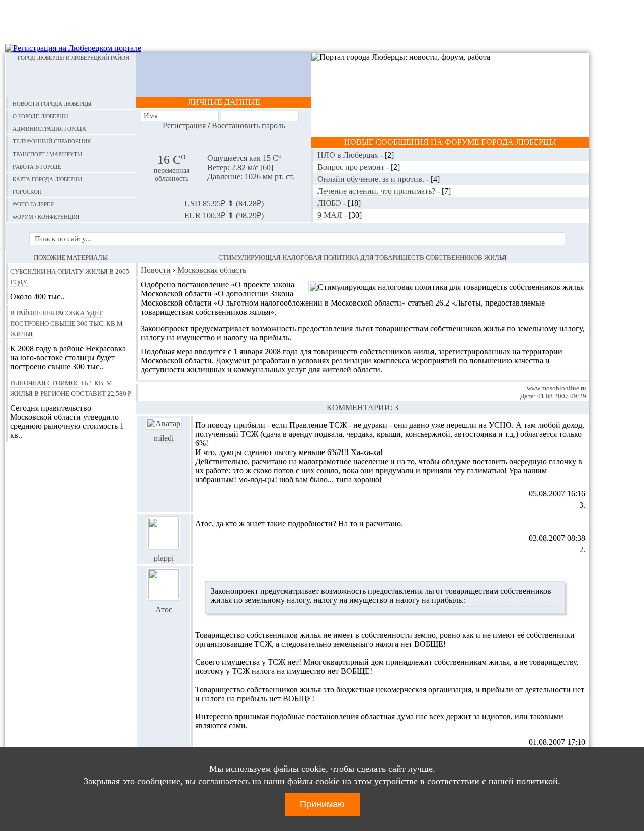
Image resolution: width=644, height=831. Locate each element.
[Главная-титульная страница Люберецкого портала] (71, 79)
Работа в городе (37, 166)
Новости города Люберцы (52, 103)
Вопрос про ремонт (351, 167)
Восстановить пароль (248, 125)
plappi (164, 558)
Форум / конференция (46, 216)
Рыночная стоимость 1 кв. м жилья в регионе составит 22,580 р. (71, 387)
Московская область (211, 270)
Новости (156, 270)
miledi (164, 438)
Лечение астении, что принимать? (377, 191)
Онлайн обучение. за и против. (371, 179)
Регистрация (184, 125)
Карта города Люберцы (48, 178)
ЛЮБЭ (330, 203)
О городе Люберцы (40, 115)
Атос (163, 609)
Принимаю (322, 804)
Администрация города (49, 128)
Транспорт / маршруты (48, 153)
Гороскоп (27, 191)
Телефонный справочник (52, 140)
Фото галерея (33, 203)
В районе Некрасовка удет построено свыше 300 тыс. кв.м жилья (66, 322)
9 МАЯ (330, 215)
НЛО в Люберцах (348, 154)
